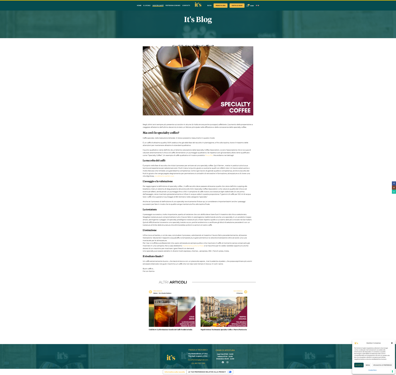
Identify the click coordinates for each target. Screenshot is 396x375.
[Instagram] (227, 362)
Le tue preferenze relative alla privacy (207, 372)
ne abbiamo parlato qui (164, 176)
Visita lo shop (237, 5)
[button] (392, 343)
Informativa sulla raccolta (175, 372)
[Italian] (258, 5)
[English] (257, 5)
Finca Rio (209, 155)
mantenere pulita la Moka (193, 246)
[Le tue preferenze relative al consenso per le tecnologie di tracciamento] (392, 371)
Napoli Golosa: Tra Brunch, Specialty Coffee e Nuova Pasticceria (224, 329)
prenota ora (220, 5)
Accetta (358, 365)
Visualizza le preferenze (382, 365)
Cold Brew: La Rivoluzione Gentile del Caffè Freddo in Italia (170, 329)
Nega (368, 365)
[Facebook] (223, 362)
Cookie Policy (372, 370)
